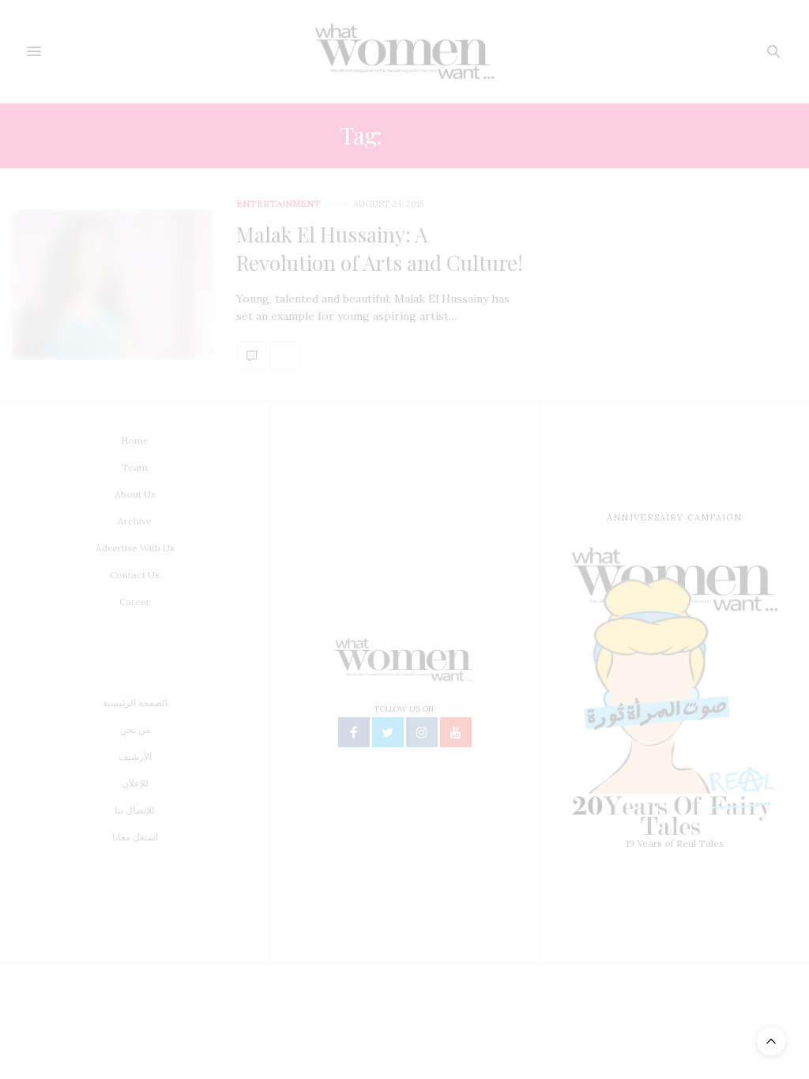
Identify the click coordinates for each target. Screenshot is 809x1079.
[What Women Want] (404, 51)
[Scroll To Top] (771, 1041)
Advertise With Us (135, 548)
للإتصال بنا (135, 810)
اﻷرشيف (135, 756)
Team (135, 467)
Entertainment (278, 204)
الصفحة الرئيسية (135, 703)
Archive (135, 521)
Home (135, 440)
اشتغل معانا (135, 837)
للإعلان (135, 783)
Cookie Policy (520, 1058)
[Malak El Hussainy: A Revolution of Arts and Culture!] (112, 284)
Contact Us (135, 575)
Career (134, 601)
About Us (135, 494)
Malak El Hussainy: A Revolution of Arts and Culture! (379, 248)
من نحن (135, 729)
